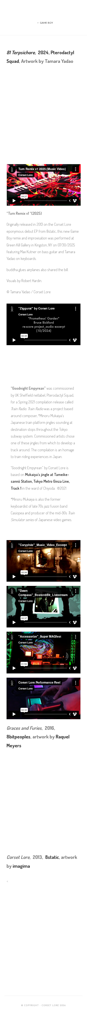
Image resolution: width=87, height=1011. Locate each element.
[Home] (35, 22)
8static (52, 857)
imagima (21, 866)
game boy (46, 22)
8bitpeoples (18, 736)
